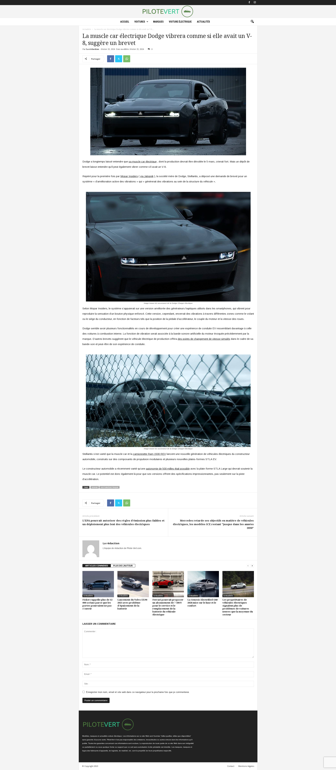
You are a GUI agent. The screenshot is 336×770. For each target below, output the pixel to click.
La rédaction (92, 49)
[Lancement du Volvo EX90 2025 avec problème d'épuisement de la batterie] (133, 584)
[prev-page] (248, 565)
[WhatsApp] (126, 58)
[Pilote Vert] (168, 11)
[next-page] (252, 565)
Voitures (139, 21)
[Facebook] (249, 2)
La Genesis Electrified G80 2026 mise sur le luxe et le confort (202, 602)
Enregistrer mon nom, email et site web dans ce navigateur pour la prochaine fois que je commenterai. (138, 692)
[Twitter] (118, 58)
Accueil (124, 21)
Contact (230, 766)
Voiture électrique (180, 21)
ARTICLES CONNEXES (96, 565)
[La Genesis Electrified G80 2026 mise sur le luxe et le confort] (203, 584)
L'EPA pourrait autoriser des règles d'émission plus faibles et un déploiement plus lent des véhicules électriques (123, 522)
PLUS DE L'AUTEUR (123, 565)
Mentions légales (246, 766)
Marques (158, 21)
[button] (252, 22)
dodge (95, 487)
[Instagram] (255, 2)
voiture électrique (109, 487)
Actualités (203, 21)
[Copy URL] (134, 58)
